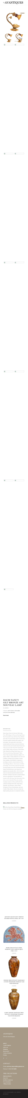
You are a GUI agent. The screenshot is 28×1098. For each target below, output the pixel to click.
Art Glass (11, 710)
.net (23, 1066)
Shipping (5, 1049)
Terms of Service (7, 1053)
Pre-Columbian (7, 1082)
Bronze (13, 712)
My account (6, 1051)
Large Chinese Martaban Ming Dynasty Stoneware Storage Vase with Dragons (14, 1014)
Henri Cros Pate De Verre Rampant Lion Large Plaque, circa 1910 (14, 949)
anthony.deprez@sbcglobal (14, 1066)
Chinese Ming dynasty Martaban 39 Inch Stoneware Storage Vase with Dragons (14, 981)
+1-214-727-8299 (11, 1069)
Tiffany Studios (7, 1084)
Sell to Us (5, 1047)
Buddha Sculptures (8, 1080)
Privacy (5, 1055)
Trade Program (7, 1045)
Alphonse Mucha (7, 1076)
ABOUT (5, 1043)
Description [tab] (6, 728)
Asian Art (5, 1078)
